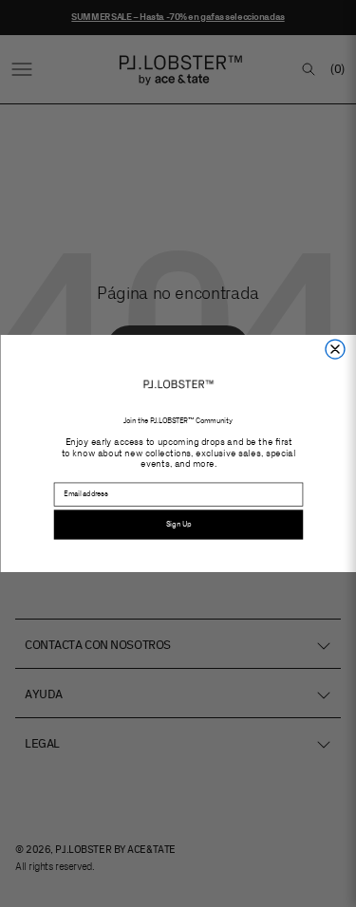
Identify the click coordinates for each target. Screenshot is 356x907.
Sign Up (177, 524)
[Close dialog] (335, 349)
